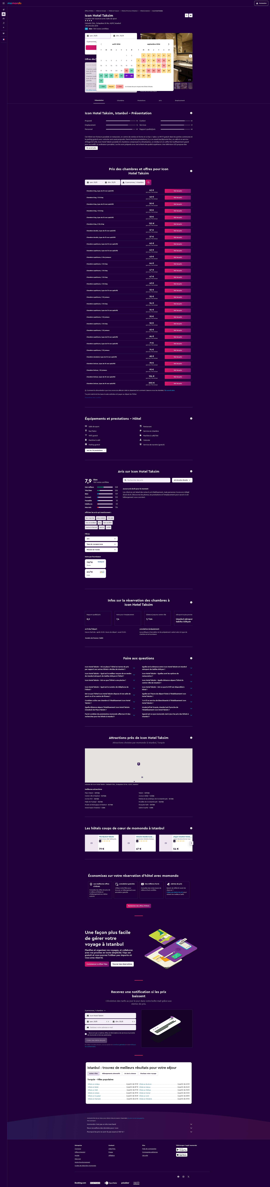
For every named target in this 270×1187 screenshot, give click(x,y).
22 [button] (126, 70)
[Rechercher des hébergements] (3, 14)
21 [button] (121, 70)
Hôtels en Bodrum (145, 1084)
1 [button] (126, 55)
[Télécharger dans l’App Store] (181, 1155)
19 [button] (111, 70)
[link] (138, 906)
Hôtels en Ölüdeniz (145, 1099)
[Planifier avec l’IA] (3, 27)
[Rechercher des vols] (3, 10)
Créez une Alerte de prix (175, 892)
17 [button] (101, 70)
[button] (3, 3)
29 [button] (126, 76)
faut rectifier (108, 522)
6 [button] (116, 60)
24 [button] (101, 76)
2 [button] (131, 55)
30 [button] (132, 76)
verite (108, 527)
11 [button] (106, 65)
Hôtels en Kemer (144, 1093)
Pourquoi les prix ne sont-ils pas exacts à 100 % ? (105, 1132)
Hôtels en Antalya (94, 1084)
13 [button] (116, 65)
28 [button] (121, 76)
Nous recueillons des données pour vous (102, 1128)
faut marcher (90, 518)
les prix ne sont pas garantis (136, 1118)
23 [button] (131, 70)
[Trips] (3, 33)
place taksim (101, 518)
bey (99, 522)
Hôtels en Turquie (114, 10)
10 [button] (101, 65)
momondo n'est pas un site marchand (101, 1124)
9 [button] (131, 60)
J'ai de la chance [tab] (130, 1073)
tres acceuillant (91, 522)
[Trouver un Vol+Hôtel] (3, 23)
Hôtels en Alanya (144, 1087)
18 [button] (106, 70)
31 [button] (101, 81)
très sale (110, 518)
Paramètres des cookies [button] (93, 397)
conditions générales (119, 1044)
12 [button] (111, 65)
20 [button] (116, 70)
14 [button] (121, 65)
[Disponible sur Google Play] (181, 1150)
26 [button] (111, 76)
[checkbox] (95, 563)
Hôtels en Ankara (93, 1093)
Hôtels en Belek (93, 1087)
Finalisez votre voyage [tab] (148, 1073)
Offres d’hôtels (89, 10)
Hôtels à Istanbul (145, 10)
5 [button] (111, 60)
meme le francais (91, 527)
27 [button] (116, 76)
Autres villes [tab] (93, 1073)
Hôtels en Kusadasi (94, 1096)
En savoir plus (170, 390)
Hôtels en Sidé (93, 1090)
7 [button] (121, 60)
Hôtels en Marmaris (94, 1099)
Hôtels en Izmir (144, 1096)
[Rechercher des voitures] (3, 18)
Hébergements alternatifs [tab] (111, 1073)
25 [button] (106, 76)
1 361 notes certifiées (101, 29)
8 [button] (126, 60)
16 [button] (131, 65)
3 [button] (101, 60)
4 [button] (106, 60)
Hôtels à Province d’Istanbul (129, 10)
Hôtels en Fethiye (145, 1090)
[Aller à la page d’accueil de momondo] (14, 3)
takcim (102, 527)
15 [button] (126, 65)
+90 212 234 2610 (91, 26)
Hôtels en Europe (101, 10)
